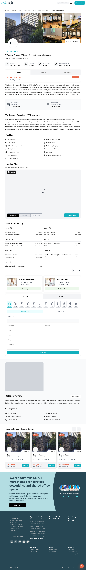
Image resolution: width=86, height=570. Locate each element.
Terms (63, 567)
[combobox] (43, 316)
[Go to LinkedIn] (24, 541)
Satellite (24, 215)
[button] (43, 28)
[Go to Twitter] (15, 541)
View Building (75, 396)
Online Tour (61, 311)
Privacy (57, 567)
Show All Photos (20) (72, 41)
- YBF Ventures (33, 115)
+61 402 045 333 (64, 282)
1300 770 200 (25, 285)
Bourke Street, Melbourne (40, 10)
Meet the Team (34, 549)
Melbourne (27, 10)
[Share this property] (74, 270)
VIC (20, 10)
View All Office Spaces (56, 519)
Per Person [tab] (68, 72)
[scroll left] (74, 429)
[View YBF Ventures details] (13, 43)
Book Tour (43, 352)
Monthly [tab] (18, 72)
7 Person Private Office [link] (57, 10)
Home (7, 10)
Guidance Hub (53, 551)
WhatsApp (25, 289)
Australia (14, 10)
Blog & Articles (53, 549)
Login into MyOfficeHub (74, 554)
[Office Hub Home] (7, 3)
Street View (36, 215)
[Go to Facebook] (28, 541)
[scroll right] (79, 429)
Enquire (25, 465)
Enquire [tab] (61, 296)
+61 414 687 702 (26, 282)
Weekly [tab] (43, 72)
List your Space (72, 551)
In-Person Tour (25, 311)
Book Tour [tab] (24, 296)
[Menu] (71, 3)
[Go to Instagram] (11, 541)
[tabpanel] (43, 78)
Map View (13, 215)
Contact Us (71, 549)
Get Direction (72, 215)
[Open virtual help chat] (82, 566)
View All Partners (73, 521)
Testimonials (33, 551)
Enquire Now (79, 3)
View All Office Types (36, 538)
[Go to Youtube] (20, 541)
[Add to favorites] (79, 270)
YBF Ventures (11, 52)
